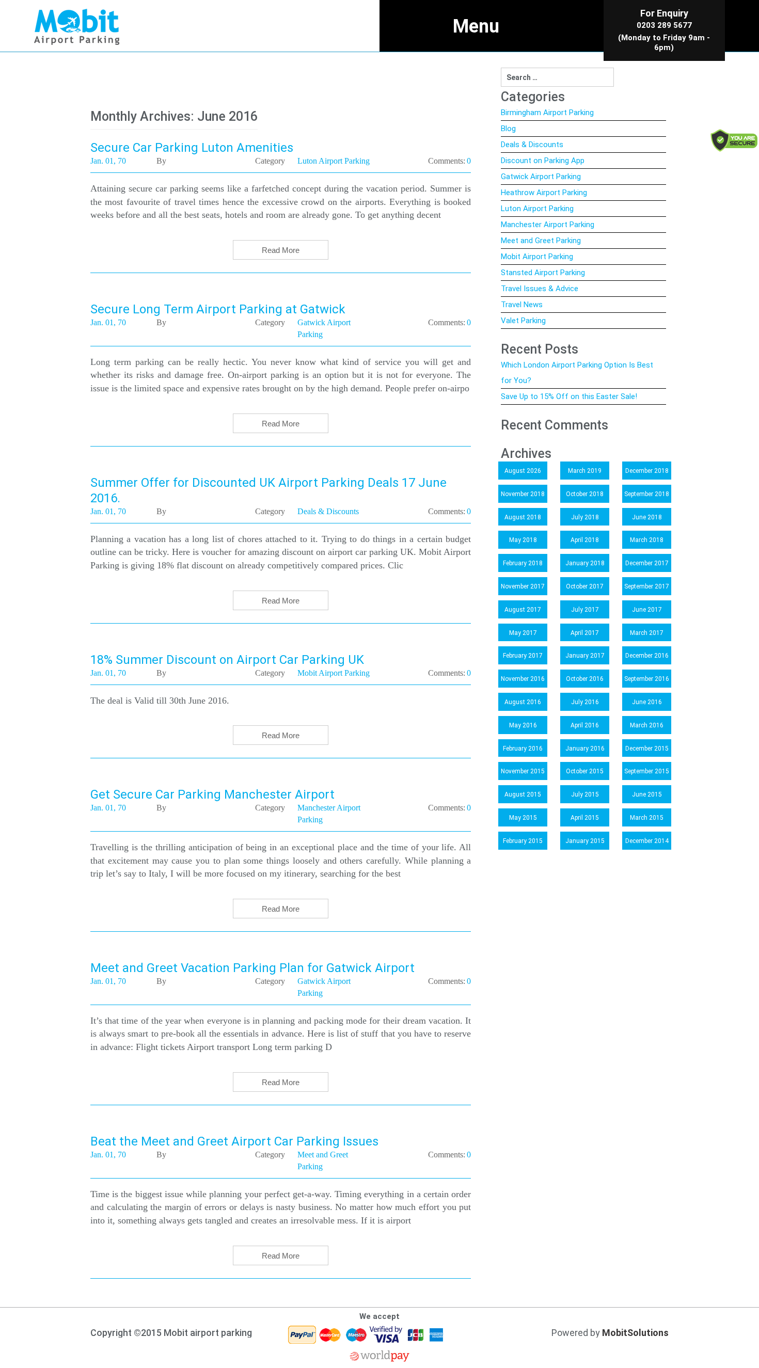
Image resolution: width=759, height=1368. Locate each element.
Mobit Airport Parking (537, 256)
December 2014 (647, 841)
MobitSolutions (635, 1332)
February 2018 (523, 563)
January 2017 (585, 655)
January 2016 (585, 748)
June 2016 (647, 702)
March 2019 (585, 470)
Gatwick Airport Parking (541, 176)
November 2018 (523, 494)
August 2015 (522, 794)
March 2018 (646, 540)
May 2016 (523, 725)
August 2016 (522, 702)
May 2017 (523, 633)
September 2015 (646, 771)
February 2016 (523, 748)
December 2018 (647, 470)
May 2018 (523, 540)
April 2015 (585, 817)
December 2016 (647, 655)
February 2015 (523, 841)
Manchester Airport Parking (547, 224)
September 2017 (646, 586)
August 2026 (522, 470)
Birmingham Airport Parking (547, 112)
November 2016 (523, 678)
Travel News (522, 304)
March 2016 (646, 725)
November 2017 (523, 586)
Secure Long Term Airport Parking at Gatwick (217, 309)
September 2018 (646, 494)
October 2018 (585, 494)
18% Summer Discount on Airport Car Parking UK (227, 660)
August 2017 (522, 609)
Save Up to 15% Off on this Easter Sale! (569, 396)
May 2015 (523, 817)
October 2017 (585, 586)
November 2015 (523, 771)
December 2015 (647, 748)
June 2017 (647, 609)
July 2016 (585, 702)
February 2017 (523, 655)
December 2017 (647, 563)
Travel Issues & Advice (539, 288)
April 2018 (585, 540)
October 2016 (585, 678)
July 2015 (585, 794)
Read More (280, 250)
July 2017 (585, 609)
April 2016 (585, 725)
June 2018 (647, 517)
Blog (508, 128)
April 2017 (585, 633)
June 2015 (647, 794)
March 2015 (646, 817)
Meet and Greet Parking (541, 240)
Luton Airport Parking (537, 208)
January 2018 (585, 563)
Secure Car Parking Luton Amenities (191, 147)
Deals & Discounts (532, 144)
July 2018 (585, 517)
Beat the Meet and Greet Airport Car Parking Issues (234, 1141)
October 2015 (585, 771)
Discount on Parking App (542, 160)
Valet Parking (523, 320)
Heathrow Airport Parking (544, 192)
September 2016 (646, 678)
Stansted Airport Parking (543, 272)
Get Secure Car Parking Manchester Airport (212, 794)
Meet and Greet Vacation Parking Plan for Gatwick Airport (252, 968)
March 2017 (646, 633)
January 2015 (585, 841)
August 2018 (522, 517)
